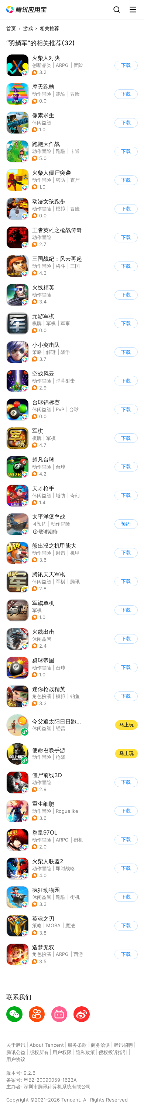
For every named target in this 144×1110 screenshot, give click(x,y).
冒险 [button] (78, 65)
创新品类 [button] (41, 65)
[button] (26, 10)
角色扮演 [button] (41, 696)
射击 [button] (60, 553)
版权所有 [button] (39, 1052)
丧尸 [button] (75, 180)
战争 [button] (65, 352)
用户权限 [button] (62, 1052)
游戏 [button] (28, 28)
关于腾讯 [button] (15, 1045)
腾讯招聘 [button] (123, 1045)
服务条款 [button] (77, 1045)
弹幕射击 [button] (65, 381)
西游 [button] (78, 954)
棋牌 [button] (37, 323)
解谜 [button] (51, 352)
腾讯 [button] (75, 581)
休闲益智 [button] (41, 122)
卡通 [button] (75, 151)
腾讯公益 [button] (15, 1052)
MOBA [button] (53, 925)
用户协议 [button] (15, 1059)
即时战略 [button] (65, 868)
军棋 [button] (51, 323)
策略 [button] (37, 352)
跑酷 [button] (60, 94)
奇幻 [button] (75, 495)
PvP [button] (60, 409)
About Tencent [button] (47, 1045)
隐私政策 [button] (85, 1052)
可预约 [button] (39, 524)
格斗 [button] (60, 266)
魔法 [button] (70, 925)
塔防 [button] (60, 180)
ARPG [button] (62, 65)
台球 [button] (74, 409)
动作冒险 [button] (41, 94)
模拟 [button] (60, 208)
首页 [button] (11, 28)
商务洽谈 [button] (100, 1045)
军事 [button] (65, 323)
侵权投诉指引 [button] (113, 1052)
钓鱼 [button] (75, 696)
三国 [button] (75, 266)
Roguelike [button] (67, 811)
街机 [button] (78, 840)
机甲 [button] (75, 553)
